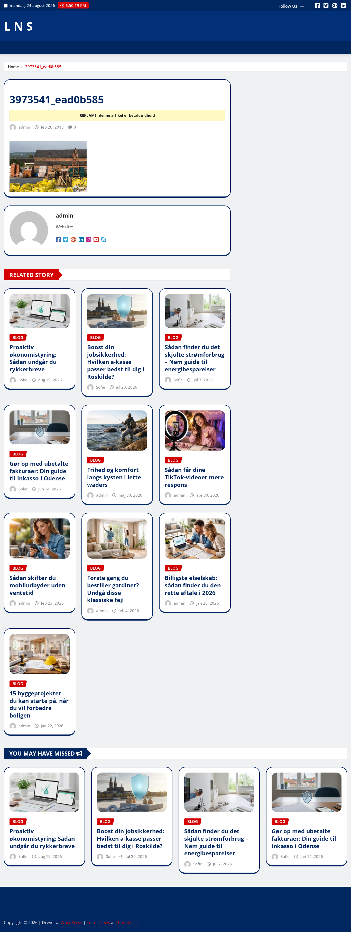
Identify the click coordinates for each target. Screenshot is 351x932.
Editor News (98, 922)
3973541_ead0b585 (43, 66)
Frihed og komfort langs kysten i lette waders (114, 477)
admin (24, 127)
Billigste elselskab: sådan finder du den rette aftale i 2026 (193, 585)
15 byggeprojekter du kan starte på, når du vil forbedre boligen (39, 704)
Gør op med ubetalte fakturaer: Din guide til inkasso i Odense (39, 471)
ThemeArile (127, 922)
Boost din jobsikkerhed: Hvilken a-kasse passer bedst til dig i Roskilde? (115, 361)
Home (13, 66)
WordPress (71, 922)
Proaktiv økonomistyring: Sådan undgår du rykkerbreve (33, 358)
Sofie (23, 379)
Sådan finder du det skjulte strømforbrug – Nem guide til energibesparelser (194, 358)
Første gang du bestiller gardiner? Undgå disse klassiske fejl (113, 589)
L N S (18, 26)
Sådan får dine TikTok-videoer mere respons (194, 477)
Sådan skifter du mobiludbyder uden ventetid (37, 585)
